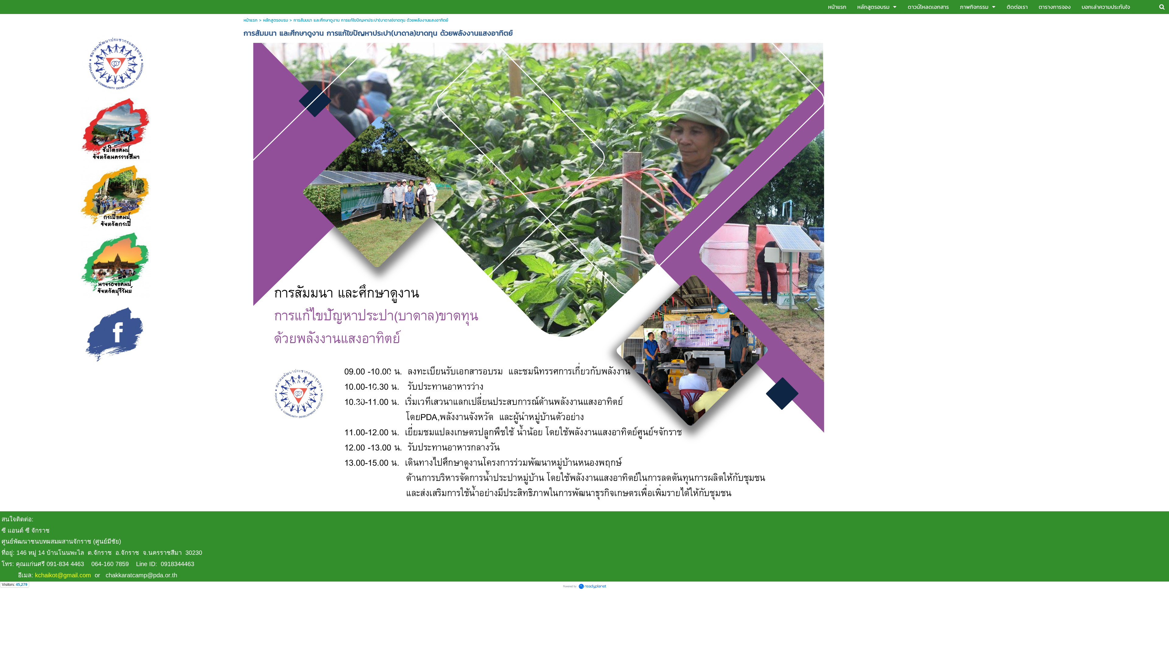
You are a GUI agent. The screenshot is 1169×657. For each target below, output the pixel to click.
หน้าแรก (251, 20)
